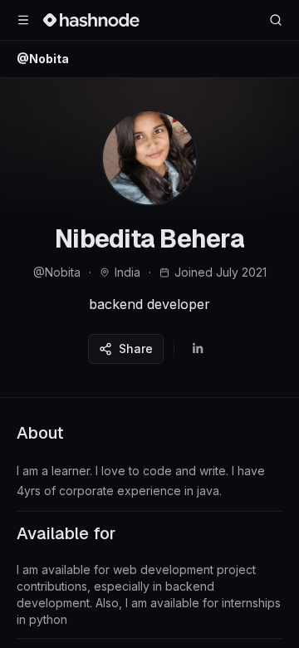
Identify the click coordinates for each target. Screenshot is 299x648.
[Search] (275, 20)
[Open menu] (23, 20)
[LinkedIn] (197, 349)
